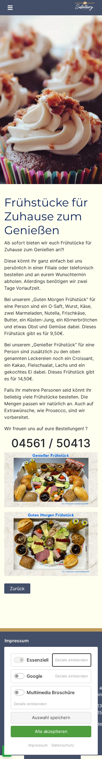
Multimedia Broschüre (51, 692)
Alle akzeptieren (51, 731)
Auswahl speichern (51, 717)
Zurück (17, 588)
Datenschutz (63, 745)
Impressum (38, 745)
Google (34, 676)
